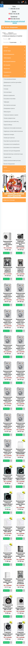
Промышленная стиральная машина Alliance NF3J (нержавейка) (20, 243)
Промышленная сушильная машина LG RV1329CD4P (20, 581)
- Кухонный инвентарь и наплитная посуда (13, 154)
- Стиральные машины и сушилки (10, 115)
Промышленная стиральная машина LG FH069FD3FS (7, 270)
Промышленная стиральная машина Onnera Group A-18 (7, 322)
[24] (20, 445)
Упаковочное (7, 68)
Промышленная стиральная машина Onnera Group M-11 (7, 425)
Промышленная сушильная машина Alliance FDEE (20, 529)
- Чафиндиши (6, 102)
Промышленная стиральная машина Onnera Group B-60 (20, 399)
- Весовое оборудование (9, 163)
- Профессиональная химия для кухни (12, 160)
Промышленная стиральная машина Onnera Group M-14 (20, 425)
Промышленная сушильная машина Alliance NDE (7, 581)
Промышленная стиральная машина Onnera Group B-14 (20, 348)
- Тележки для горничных (9, 137)
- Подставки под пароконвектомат (11, 141)
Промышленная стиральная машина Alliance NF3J (7, 244)
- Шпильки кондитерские (9, 95)
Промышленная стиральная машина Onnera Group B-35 (7, 399)
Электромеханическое (9, 54)
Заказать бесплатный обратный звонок (15, 22)
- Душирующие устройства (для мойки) (12, 82)
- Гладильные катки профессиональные (12, 128)
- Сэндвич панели (7, 157)
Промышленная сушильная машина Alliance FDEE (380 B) (7, 555)
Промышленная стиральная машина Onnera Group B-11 (7, 348)
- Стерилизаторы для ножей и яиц (11, 121)
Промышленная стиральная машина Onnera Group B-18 (7, 374)
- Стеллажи (5, 89)
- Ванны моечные (7, 85)
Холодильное (7, 170)
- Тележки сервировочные (9, 118)
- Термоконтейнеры (7, 124)
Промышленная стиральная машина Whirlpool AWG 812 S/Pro (20, 477)
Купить (6, 512)
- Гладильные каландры (8, 134)
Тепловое (6, 47)
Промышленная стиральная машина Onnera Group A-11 (7, 296)
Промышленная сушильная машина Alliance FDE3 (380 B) (7, 529)
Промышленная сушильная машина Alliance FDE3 (20, 503)
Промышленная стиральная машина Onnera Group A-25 (20, 322)
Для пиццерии (7, 65)
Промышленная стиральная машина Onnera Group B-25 (20, 374)
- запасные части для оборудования (11, 150)
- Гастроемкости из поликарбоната (11, 144)
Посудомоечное (7, 72)
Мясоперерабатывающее (9, 61)
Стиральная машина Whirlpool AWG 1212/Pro (20, 608)
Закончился (6, 253)
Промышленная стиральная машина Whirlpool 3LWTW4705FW (20, 451)
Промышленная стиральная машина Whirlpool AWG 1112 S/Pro (7, 477)
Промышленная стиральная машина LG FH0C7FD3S (20, 270)
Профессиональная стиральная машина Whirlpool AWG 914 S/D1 (7, 607)
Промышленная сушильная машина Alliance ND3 (20, 555)
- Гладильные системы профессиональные (13, 131)
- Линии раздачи (7, 111)
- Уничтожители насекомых (9, 105)
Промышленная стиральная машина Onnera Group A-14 (20, 296)
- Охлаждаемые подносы (9, 108)
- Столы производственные (9, 79)
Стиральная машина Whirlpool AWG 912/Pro (20, 634)
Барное (5, 167)
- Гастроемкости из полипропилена (11, 147)
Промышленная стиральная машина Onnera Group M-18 (7, 451)
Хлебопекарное (7, 58)
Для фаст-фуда (7, 50)
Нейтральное (7, 75)
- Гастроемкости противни (9, 98)
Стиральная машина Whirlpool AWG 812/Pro (7, 634)
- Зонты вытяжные (7, 92)
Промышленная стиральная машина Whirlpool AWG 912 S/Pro (7, 503)
